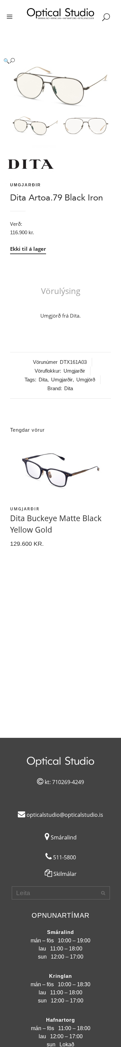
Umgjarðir (25, 185)
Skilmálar (64, 874)
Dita (43, 379)
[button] (53, 60)
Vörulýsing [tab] (60, 290)
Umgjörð (85, 379)
